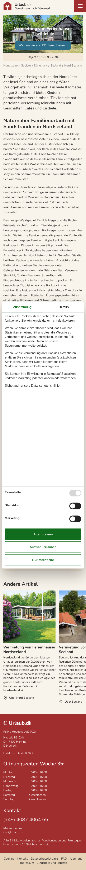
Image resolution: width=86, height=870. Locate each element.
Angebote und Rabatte (52, 863)
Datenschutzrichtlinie (44, 859)
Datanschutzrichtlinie (45, 385)
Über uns (76, 859)
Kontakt (22, 859)
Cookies (9, 859)
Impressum (26, 863)
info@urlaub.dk (13, 832)
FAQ (64, 859)
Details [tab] (64, 307)
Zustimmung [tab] (22, 307)
